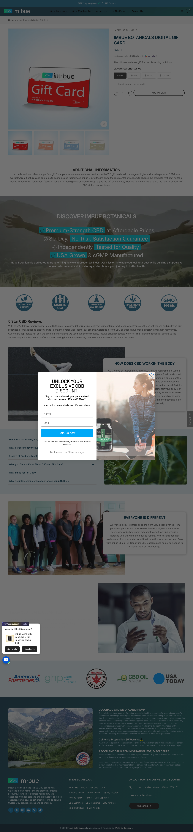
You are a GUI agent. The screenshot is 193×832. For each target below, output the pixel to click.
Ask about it (30, 649)
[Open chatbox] (6, 660)
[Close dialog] (151, 376)
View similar (12, 649)
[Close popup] (36, 626)
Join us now (67, 433)
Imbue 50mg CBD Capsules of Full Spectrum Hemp (23, 637)
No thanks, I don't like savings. (67, 452)
